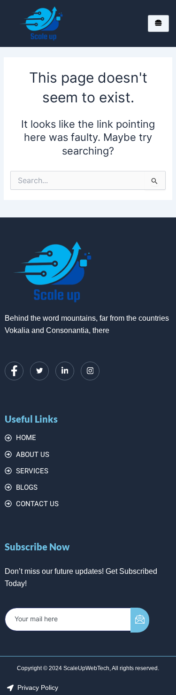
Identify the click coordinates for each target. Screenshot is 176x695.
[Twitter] (39, 371)
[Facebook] (14, 371)
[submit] (139, 620)
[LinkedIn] (64, 371)
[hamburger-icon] (158, 23)
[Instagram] (90, 371)
